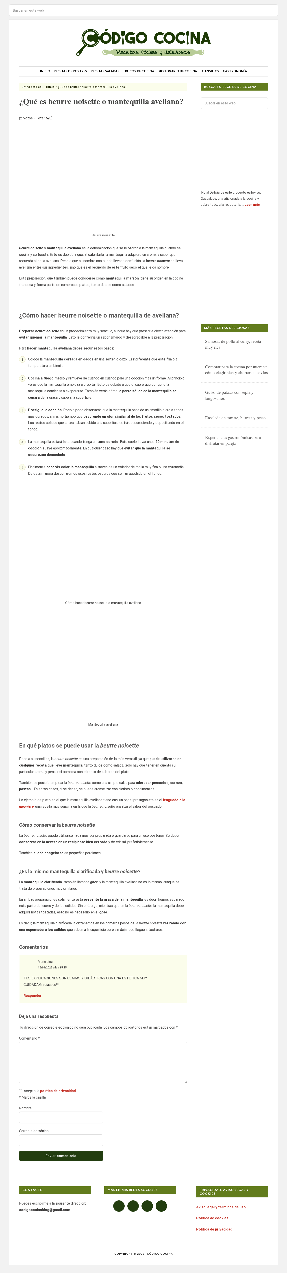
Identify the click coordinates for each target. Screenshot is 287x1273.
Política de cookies (212, 1218)
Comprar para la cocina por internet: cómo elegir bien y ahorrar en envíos (236, 369)
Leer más (252, 205)
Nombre (25, 1108)
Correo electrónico (34, 1131)
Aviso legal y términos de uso (221, 1207)
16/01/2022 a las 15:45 (52, 967)
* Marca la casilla (32, 1097)
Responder (33, 995)
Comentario (29, 1038)
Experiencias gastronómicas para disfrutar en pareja (233, 440)
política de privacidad (58, 1091)
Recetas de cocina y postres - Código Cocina (143, 43)
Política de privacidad (214, 1229)
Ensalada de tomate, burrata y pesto (235, 417)
